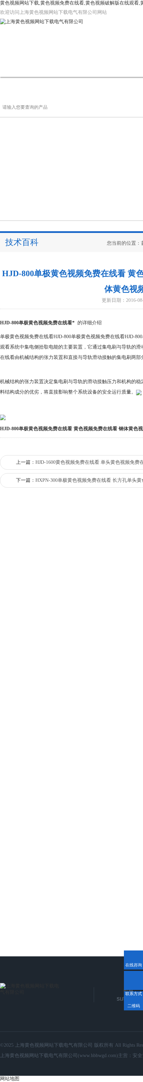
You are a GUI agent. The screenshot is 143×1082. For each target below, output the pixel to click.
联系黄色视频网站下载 (37, 87)
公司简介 (64, 67)
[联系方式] (133, 980)
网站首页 (21, 67)
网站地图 (9, 1078)
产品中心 (107, 67)
